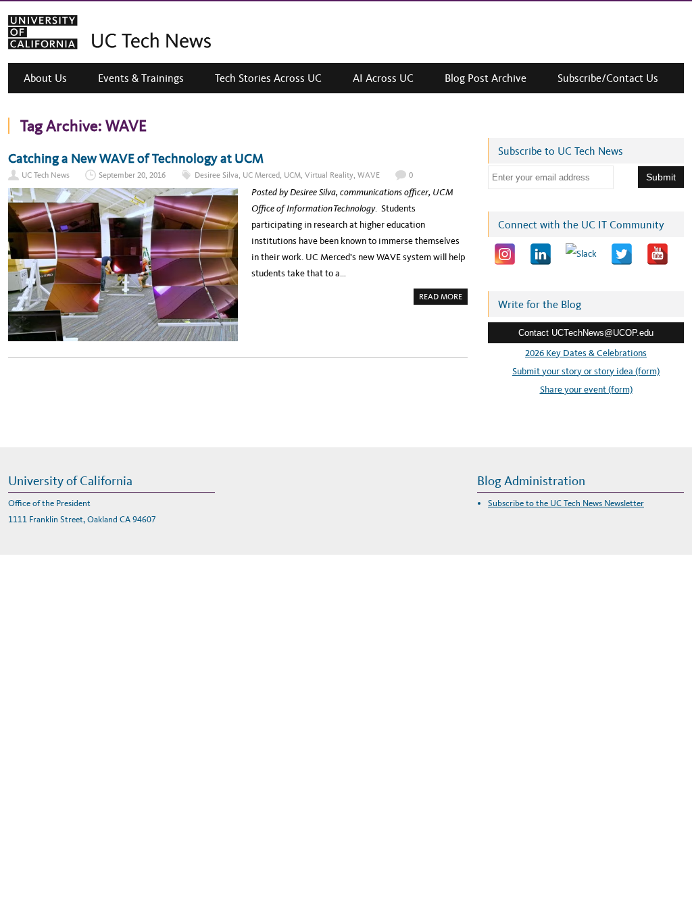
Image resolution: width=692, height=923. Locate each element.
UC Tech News (46, 175)
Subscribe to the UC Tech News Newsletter (566, 503)
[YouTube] (657, 254)
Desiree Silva (217, 175)
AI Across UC (383, 78)
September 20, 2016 (132, 175)
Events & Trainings (141, 78)
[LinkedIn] (541, 254)
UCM (292, 175)
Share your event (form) (586, 389)
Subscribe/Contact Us (608, 78)
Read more (443, 298)
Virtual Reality (329, 175)
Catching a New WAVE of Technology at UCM (136, 158)
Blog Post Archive (485, 78)
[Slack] (581, 254)
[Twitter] (622, 254)
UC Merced (261, 175)
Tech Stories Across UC (268, 78)
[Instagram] (505, 254)
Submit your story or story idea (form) (586, 371)
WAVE (368, 175)
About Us (45, 78)
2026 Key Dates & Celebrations (586, 353)
